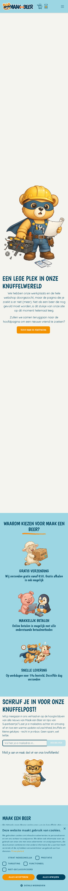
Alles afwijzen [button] (51, 877)
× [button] (64, 829)
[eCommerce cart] (39, 6)
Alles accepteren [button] (18, 877)
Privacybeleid (17, 851)
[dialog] (34, 858)
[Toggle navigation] (62, 6)
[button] (34, 885)
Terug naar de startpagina (33, 330)
